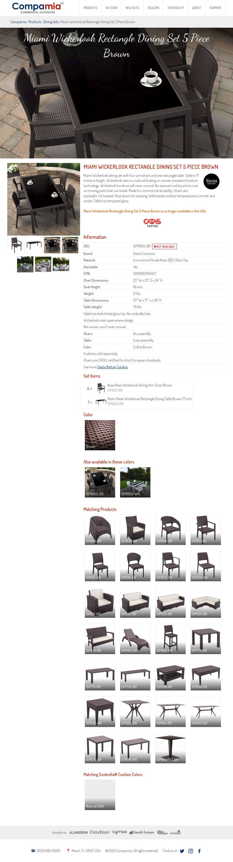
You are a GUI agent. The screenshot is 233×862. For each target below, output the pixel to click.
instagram (191, 851)
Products (90, 8)
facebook (199, 851)
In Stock (111, 8)
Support (215, 8)
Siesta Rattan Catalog (112, 367)
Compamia (18, 22)
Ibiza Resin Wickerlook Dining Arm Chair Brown (140, 387)
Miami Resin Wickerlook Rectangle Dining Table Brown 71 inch (150, 401)
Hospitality (176, 8)
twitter (182, 851)
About (196, 8)
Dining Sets (51, 22)
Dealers (153, 8)
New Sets (132, 8)
